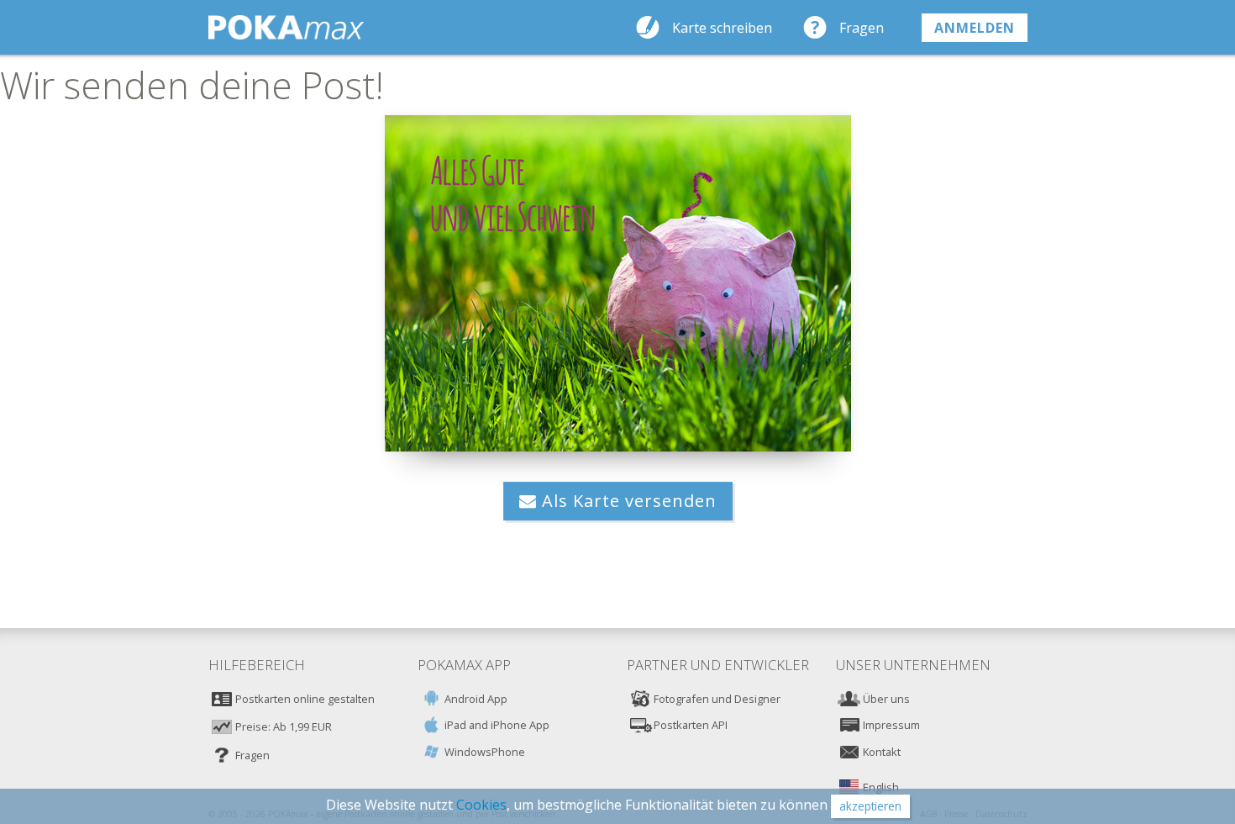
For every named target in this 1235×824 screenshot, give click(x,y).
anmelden (974, 27)
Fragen (861, 27)
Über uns (886, 698)
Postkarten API (691, 724)
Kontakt (882, 751)
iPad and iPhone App (496, 724)
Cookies (481, 804)
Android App (475, 698)
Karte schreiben (722, 27)
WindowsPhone (484, 751)
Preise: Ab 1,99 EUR (283, 726)
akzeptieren (870, 806)
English (881, 787)
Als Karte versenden (627, 500)
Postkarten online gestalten (305, 698)
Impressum (891, 724)
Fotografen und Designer (717, 698)
